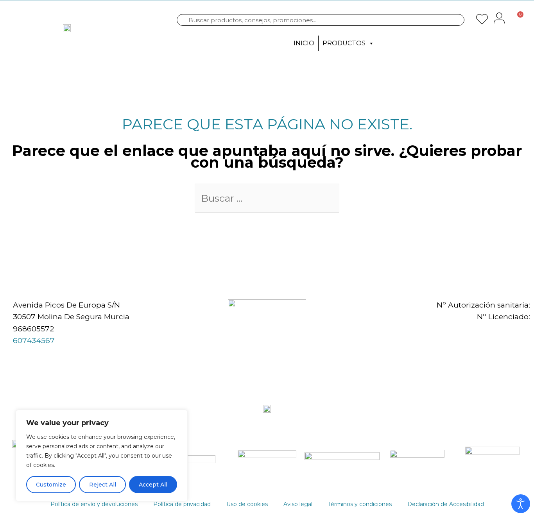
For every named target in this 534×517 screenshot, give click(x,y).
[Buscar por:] (267, 199)
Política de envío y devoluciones (94, 504)
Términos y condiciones (360, 504)
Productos (344, 43)
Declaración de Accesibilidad (445, 504)
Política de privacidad (182, 504)
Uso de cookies (247, 504)
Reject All (102, 484)
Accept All (153, 484)
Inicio (304, 43)
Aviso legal (297, 504)
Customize (51, 484)
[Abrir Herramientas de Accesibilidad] (520, 503)
